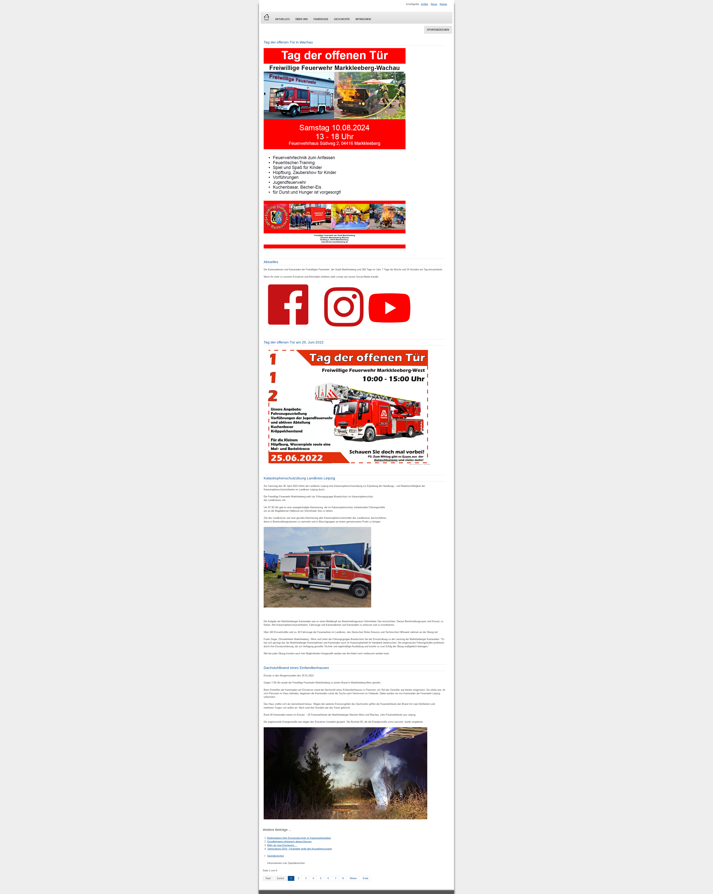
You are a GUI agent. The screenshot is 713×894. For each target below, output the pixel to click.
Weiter (353, 878)
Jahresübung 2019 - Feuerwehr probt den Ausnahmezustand (299, 848)
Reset (434, 4)
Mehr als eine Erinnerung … (282, 845)
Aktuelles (282, 19)
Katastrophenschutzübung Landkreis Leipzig (299, 478)
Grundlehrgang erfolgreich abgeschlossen (289, 841)
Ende (365, 878)
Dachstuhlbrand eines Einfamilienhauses (296, 668)
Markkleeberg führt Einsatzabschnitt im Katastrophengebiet (299, 838)
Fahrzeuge (321, 19)
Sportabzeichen (438, 29)
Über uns (301, 19)
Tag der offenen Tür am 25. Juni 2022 (294, 342)
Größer (424, 4)
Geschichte (342, 19)
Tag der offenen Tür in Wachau (288, 42)
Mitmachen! (363, 19)
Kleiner (443, 4)
